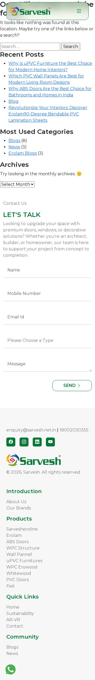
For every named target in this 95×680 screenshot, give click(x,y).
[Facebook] (10, 442)
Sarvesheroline (22, 529)
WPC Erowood (21, 567)
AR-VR (13, 619)
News (14, 146)
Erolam (14, 535)
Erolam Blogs (22, 153)
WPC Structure (23, 548)
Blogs (14, 140)
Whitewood (18, 573)
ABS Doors (17, 541)
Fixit (10, 586)
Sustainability (20, 613)
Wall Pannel (19, 554)
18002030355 (74, 430)
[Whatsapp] (10, 669)
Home (12, 607)
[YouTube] (50, 442)
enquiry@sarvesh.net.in (31, 430)
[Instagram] (24, 442)
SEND (70, 385)
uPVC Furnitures (24, 560)
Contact (14, 626)
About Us (16, 501)
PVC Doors (17, 579)
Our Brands (18, 508)
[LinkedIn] (37, 442)
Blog (13, 101)
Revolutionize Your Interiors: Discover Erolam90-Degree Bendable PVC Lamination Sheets (47, 114)
